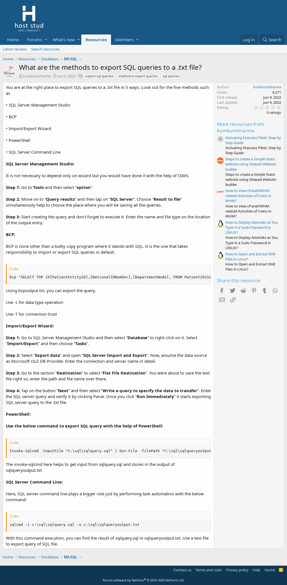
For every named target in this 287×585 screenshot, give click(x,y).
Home (13, 39)
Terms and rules (208, 569)
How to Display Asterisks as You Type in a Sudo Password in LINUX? (251, 227)
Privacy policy (237, 569)
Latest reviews (15, 49)
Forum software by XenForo (143, 580)
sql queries (171, 76)
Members (124, 39)
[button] (45, 39)
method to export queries (138, 76)
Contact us (182, 569)
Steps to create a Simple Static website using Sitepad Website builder (250, 164)
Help (256, 569)
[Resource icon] (220, 139)
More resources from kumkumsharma (240, 127)
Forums (34, 39)
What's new (64, 39)
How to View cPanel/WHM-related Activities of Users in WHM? (248, 195)
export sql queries (99, 76)
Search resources (45, 49)
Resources (96, 39)
